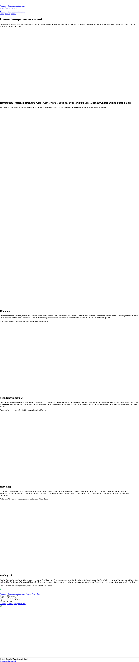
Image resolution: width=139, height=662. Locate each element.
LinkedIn (3, 604)
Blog (38, 594)
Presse (2, 8)
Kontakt (13, 8)
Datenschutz (12, 661)
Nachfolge (3, 6)
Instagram (17, 604)
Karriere (7, 8)
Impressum (3, 661)
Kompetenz (12, 6)
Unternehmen (20, 6)
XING (23, 604)
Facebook (10, 604)
